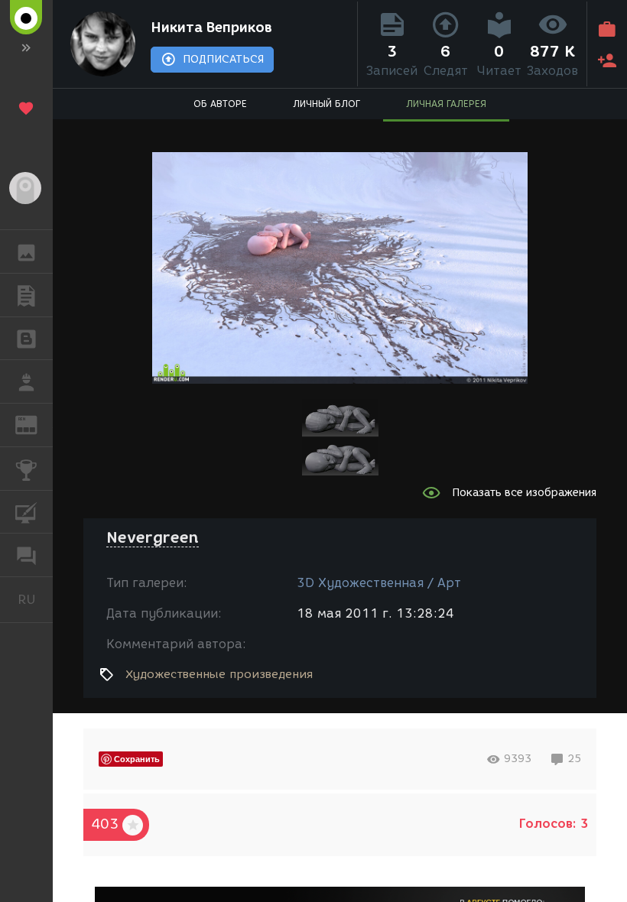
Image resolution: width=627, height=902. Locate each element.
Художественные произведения (219, 674)
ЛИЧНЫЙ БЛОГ (326, 103)
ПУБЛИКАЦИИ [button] (26, 295)
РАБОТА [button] (26, 381)
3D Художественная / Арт (379, 583)
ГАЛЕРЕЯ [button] (26, 251)
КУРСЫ (26, 512)
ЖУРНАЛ (35, 424)
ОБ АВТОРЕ (220, 103)
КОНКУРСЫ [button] (26, 468)
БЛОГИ (26, 338)
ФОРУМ (26, 555)
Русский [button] (35, 599)
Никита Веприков (211, 27)
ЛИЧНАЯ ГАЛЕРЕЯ (446, 103)
